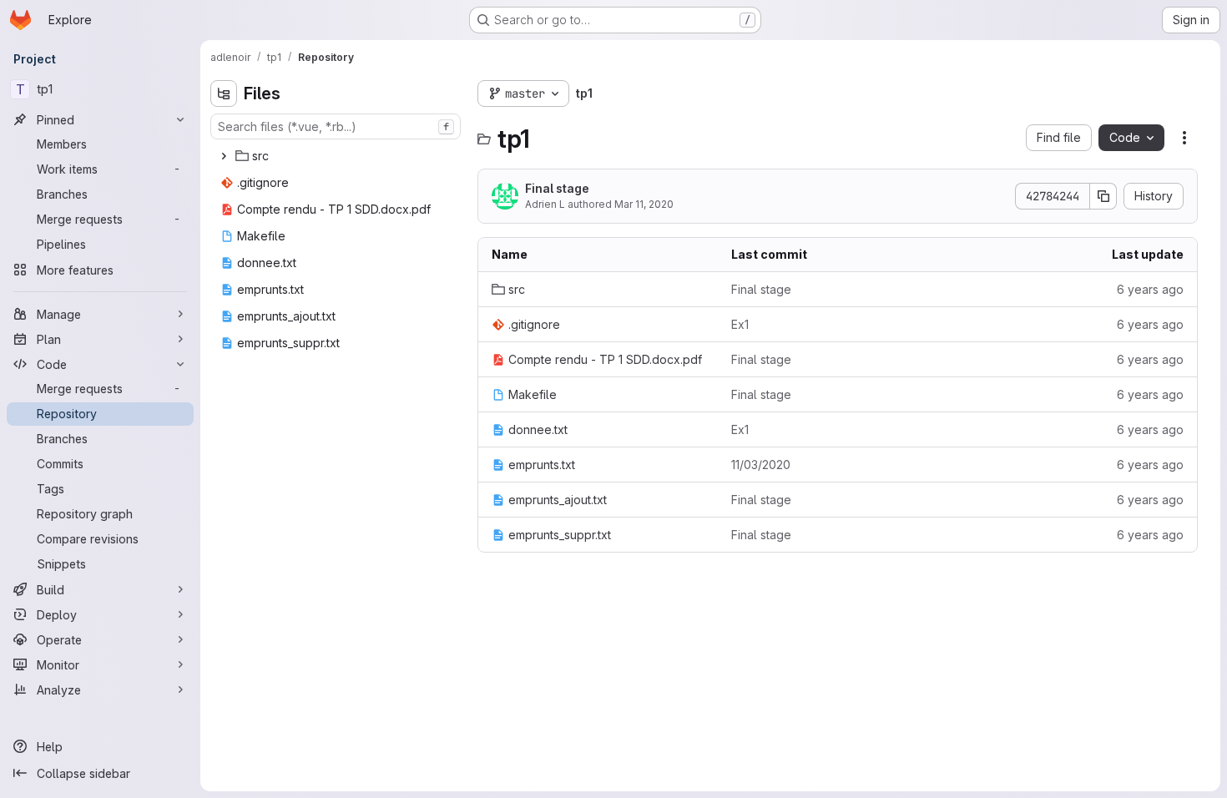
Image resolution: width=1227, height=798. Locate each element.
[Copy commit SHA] (1103, 196)
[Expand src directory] (224, 156)
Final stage (557, 188)
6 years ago (1150, 289)
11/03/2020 (760, 464)
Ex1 (740, 324)
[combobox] (335, 126)
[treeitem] (337, 156)
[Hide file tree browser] (223, 93)
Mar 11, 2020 (644, 204)
